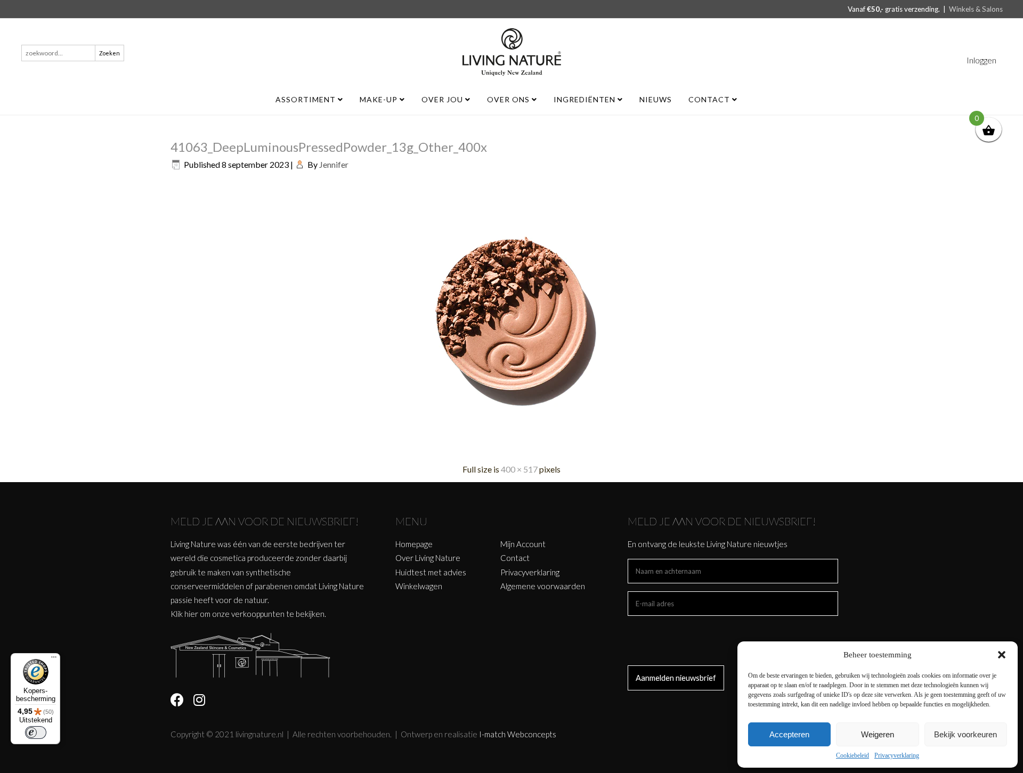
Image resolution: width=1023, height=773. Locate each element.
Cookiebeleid (852, 755)
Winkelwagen (418, 586)
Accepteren (789, 734)
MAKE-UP (380, 99)
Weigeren (877, 734)
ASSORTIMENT (306, 99)
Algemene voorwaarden (542, 586)
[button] (1001, 654)
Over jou (443, 99)
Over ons (509, 99)
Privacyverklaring (896, 755)
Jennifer (333, 164)
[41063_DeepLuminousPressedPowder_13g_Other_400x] (511, 449)
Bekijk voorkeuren (965, 734)
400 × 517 (519, 469)
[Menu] (53, 659)
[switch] (35, 732)
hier (191, 614)
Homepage (414, 544)
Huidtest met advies (430, 572)
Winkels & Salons (976, 9)
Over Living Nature (427, 558)
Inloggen (981, 60)
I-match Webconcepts (517, 734)
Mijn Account (523, 544)
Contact (710, 99)
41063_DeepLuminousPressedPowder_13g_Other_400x (328, 146)
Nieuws (655, 99)
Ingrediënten (586, 99)
